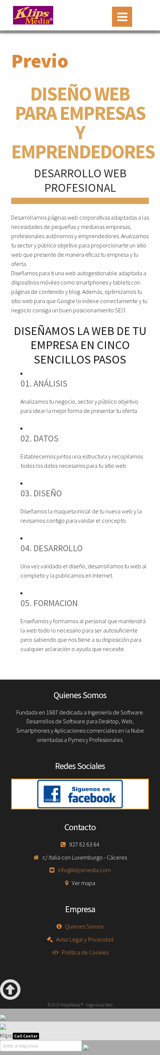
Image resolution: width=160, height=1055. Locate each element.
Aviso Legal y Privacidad (84, 939)
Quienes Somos (84, 926)
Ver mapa (83, 883)
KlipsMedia (33, 15)
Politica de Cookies (85, 952)
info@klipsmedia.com (84, 870)
